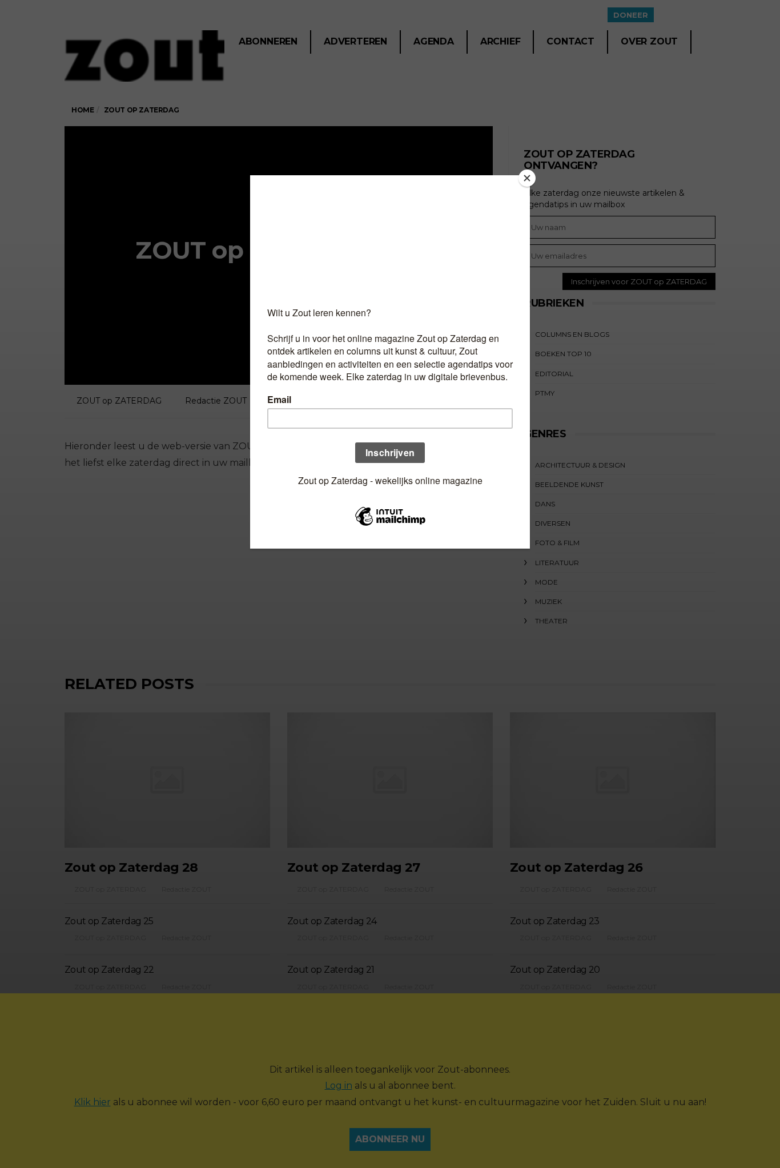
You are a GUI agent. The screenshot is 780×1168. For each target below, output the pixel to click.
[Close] (527, 178)
